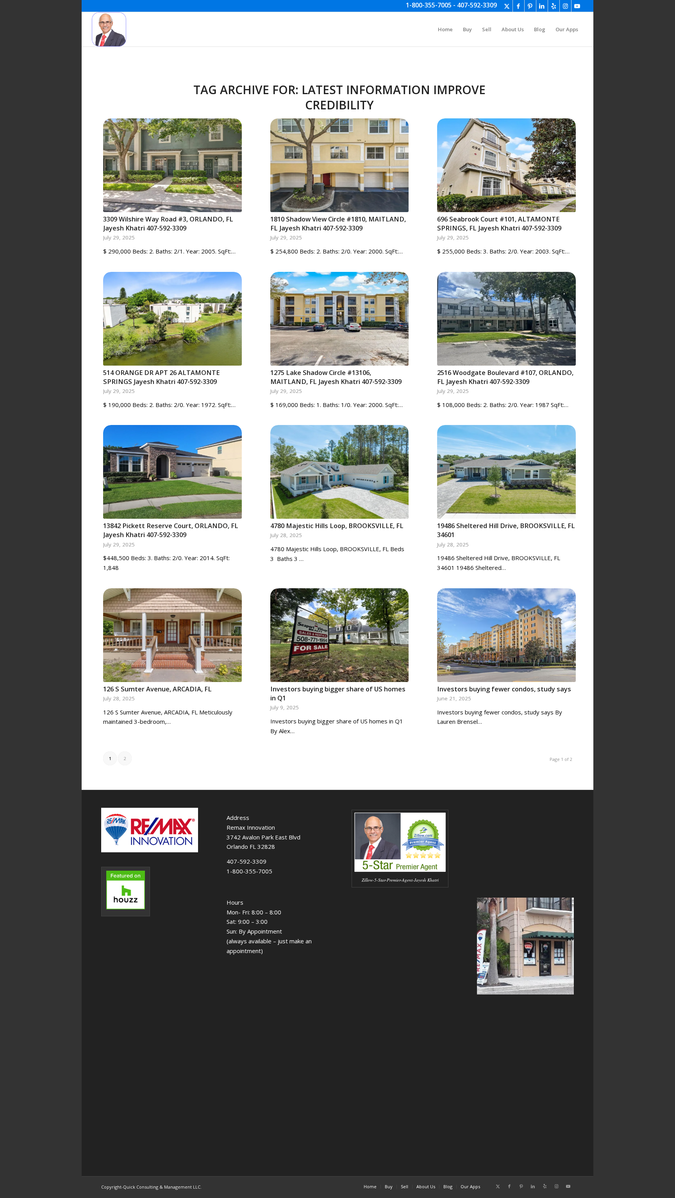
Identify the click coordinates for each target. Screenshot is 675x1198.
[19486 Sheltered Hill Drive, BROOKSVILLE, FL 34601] (506, 472)
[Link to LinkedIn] (542, 6)
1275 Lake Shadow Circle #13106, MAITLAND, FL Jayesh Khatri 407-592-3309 (336, 377)
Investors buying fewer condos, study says (504, 688)
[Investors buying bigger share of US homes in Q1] (339, 635)
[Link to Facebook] (518, 6)
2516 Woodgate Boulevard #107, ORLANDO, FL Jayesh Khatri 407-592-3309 (505, 377)
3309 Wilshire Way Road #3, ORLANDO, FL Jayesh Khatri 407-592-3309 (168, 223)
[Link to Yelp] (553, 6)
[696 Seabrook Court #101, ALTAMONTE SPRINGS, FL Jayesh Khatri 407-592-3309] (506, 165)
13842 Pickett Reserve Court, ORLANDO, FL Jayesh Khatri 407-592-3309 (170, 530)
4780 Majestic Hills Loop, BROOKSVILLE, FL (337, 525)
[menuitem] (445, 29)
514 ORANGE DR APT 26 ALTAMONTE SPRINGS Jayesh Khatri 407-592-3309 (161, 377)
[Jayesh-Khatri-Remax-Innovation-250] (109, 29)
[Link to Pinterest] (530, 6)
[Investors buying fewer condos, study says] (506, 635)
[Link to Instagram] (565, 6)
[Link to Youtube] (577, 6)
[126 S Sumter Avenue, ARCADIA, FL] (172, 635)
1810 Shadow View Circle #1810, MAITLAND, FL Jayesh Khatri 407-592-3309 (338, 223)
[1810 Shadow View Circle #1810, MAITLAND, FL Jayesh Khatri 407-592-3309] (339, 165)
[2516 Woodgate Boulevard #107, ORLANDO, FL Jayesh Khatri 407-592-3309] (506, 319)
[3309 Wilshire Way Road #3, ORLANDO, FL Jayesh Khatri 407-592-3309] (172, 165)
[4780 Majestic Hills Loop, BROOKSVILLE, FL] (339, 472)
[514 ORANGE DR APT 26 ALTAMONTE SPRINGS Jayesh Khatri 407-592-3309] (172, 319)
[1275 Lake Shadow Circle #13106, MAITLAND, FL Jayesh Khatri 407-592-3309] (339, 319)
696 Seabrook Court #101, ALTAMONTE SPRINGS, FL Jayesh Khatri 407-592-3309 (499, 223)
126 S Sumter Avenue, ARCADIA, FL (157, 688)
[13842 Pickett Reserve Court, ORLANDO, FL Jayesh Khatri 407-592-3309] (172, 472)
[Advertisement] (400, 1036)
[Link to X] (506, 6)
